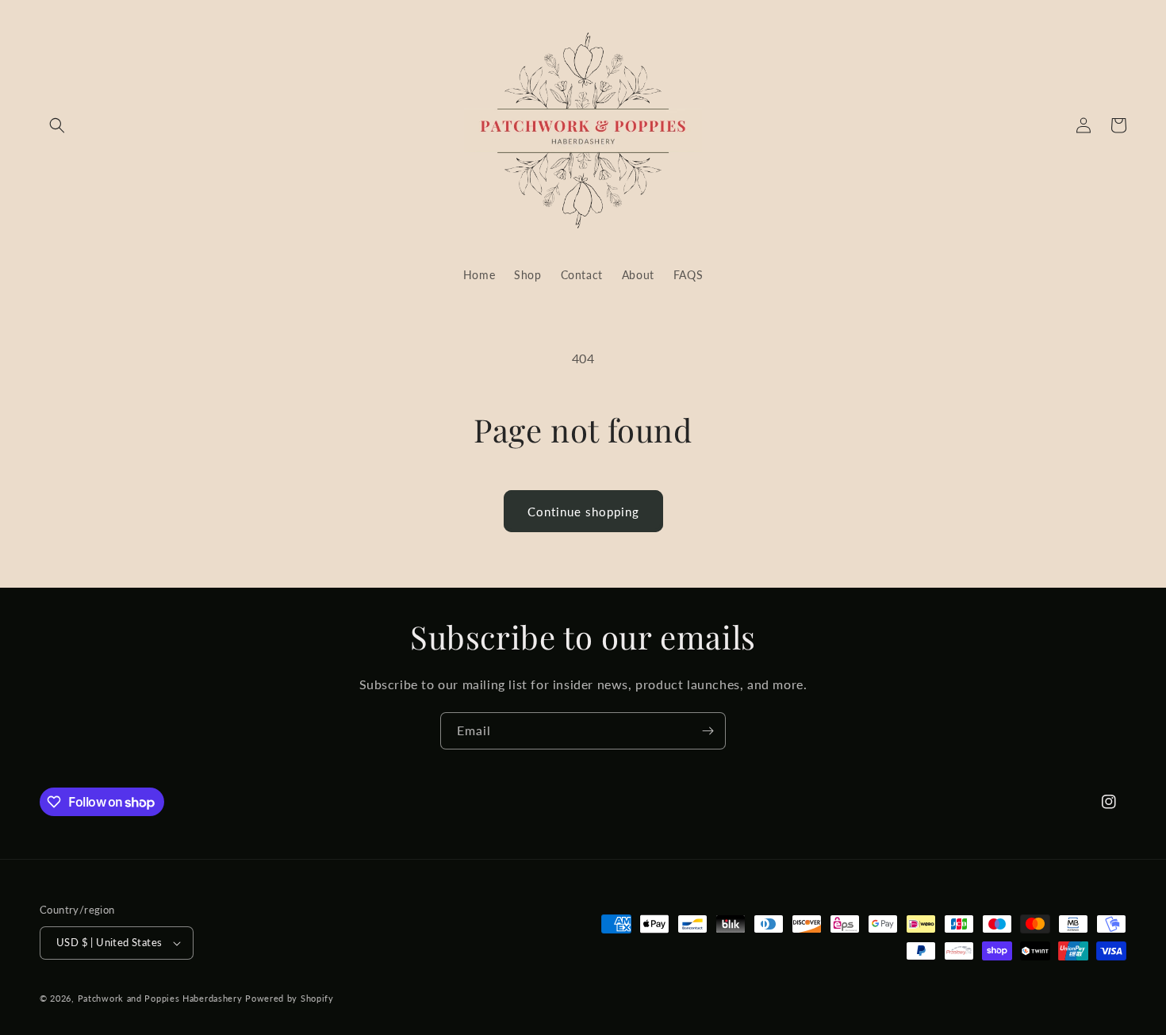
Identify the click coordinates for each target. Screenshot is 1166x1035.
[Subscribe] (707, 730)
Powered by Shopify (289, 998)
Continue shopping (583, 511)
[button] (57, 125)
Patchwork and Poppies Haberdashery (160, 998)
